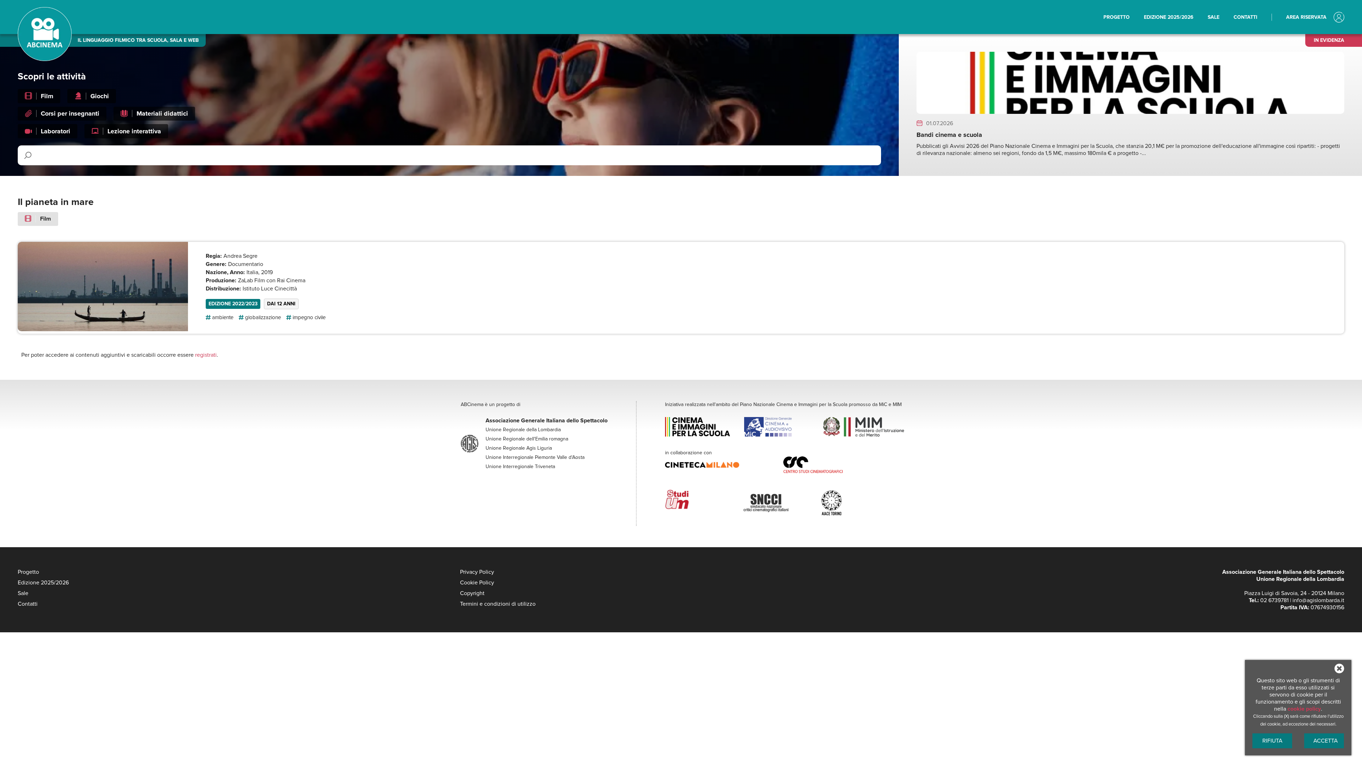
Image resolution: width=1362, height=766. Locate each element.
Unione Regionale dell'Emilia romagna (527, 439)
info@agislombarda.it (1318, 600)
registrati (206, 355)
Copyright (472, 593)
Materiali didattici (162, 113)
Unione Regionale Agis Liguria (519, 448)
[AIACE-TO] (860, 500)
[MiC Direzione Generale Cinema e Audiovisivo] (783, 428)
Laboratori (55, 131)
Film (47, 96)
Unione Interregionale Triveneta (520, 466)
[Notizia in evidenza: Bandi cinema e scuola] (1130, 112)
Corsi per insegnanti (70, 113)
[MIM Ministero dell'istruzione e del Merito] (862, 428)
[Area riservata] (1339, 17)
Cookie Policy (477, 582)
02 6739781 (1274, 600)
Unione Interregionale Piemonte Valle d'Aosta (535, 457)
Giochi (99, 96)
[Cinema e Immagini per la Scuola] (704, 428)
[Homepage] (45, 59)
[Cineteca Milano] (724, 466)
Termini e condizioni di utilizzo (498, 604)
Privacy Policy (477, 572)
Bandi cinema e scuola (949, 135)
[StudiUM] (704, 500)
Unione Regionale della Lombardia (523, 429)
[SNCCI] (782, 500)
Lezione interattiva (134, 131)
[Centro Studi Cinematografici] (842, 465)
